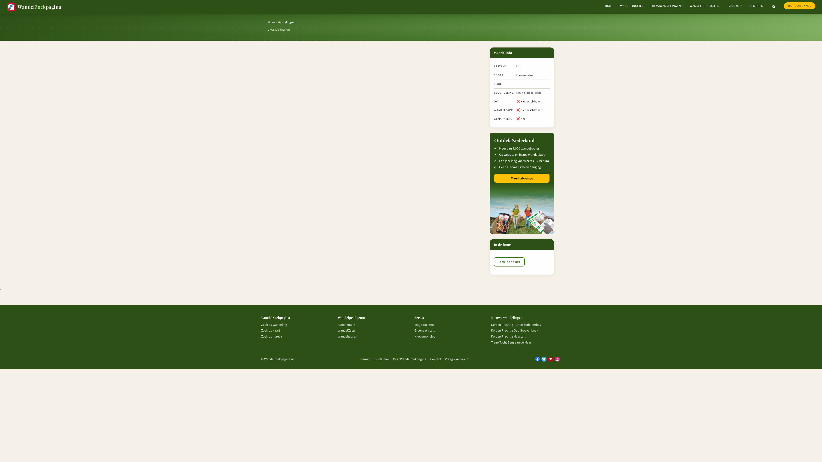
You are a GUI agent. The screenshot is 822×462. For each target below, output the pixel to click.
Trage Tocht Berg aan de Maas (511, 342)
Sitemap (364, 359)
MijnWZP (735, 6)
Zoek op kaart (270, 330)
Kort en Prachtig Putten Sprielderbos (516, 324)
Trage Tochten (424, 324)
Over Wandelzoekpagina (409, 359)
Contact (435, 359)
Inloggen (755, 6)
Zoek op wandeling (274, 324)
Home (609, 6)
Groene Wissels (424, 330)
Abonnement (346, 324)
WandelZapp (346, 330)
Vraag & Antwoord (457, 359)
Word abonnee (799, 6)
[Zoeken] (773, 6)
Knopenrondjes (424, 336)
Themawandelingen (666, 6)
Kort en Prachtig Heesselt (508, 336)
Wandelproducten (706, 6)
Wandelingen (631, 6)
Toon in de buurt (509, 262)
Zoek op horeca (271, 336)
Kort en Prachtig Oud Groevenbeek (514, 330)
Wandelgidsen (347, 336)
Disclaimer (381, 359)
